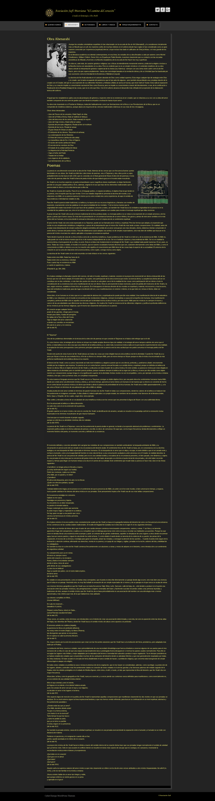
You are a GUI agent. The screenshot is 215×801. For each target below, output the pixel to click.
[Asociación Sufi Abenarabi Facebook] (162, 10)
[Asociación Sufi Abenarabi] (80, 13)
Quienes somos (54, 25)
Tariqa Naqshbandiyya (131, 25)
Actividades (89, 25)
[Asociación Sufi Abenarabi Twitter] (157, 10)
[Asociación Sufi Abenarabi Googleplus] (168, 10)
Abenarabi (72, 25)
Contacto (153, 25)
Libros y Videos (108, 25)
